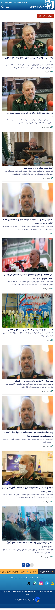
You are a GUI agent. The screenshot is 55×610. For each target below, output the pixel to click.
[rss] (52, 583)
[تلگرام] (47, 583)
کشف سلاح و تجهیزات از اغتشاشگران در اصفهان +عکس (30, 329)
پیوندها (21, 577)
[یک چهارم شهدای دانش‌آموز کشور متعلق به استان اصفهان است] (27, 39)
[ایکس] (28, 583)
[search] (2, 6)
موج (34, 591)
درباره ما (30, 577)
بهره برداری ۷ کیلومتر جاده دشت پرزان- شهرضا (34, 381)
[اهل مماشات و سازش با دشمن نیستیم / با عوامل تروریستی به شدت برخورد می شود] (27, 255)
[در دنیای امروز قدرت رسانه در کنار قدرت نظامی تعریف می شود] (27, 94)
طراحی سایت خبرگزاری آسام (24, 599)
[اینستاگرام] (41, 583)
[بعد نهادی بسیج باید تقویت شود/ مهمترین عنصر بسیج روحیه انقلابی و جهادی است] (27, 200)
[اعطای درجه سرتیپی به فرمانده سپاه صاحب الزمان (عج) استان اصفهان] (27, 523)
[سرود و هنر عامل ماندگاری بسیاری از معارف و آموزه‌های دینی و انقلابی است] (27, 468)
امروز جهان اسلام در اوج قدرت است (38, 168)
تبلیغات (13, 577)
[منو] (7, 7)
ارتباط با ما (39, 577)
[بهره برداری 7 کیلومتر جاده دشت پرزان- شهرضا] (27, 362)
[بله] (34, 583)
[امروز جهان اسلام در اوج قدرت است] (27, 149)
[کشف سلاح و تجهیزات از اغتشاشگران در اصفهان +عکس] (27, 311)
